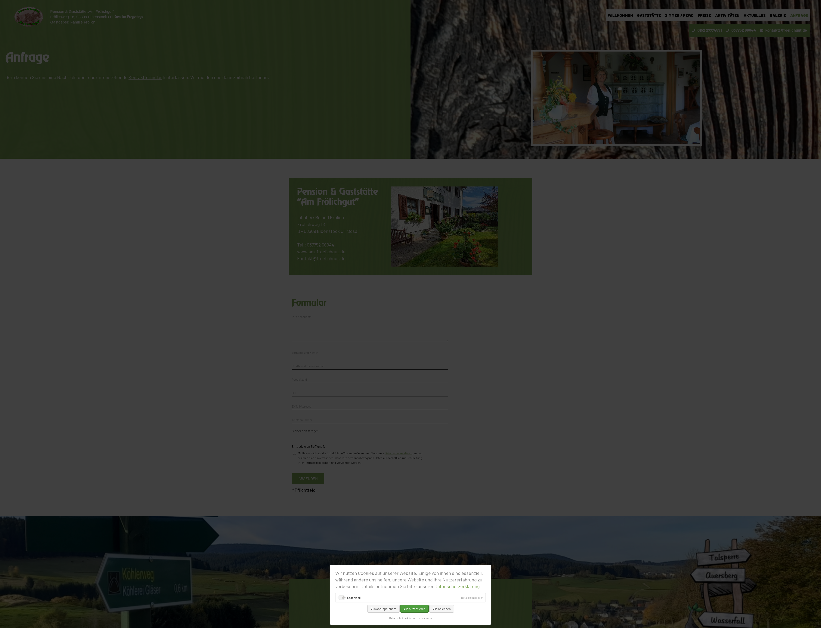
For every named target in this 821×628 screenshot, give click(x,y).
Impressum (425, 618)
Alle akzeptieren (414, 609)
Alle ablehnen (442, 609)
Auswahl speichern (383, 609)
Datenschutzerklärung (457, 586)
